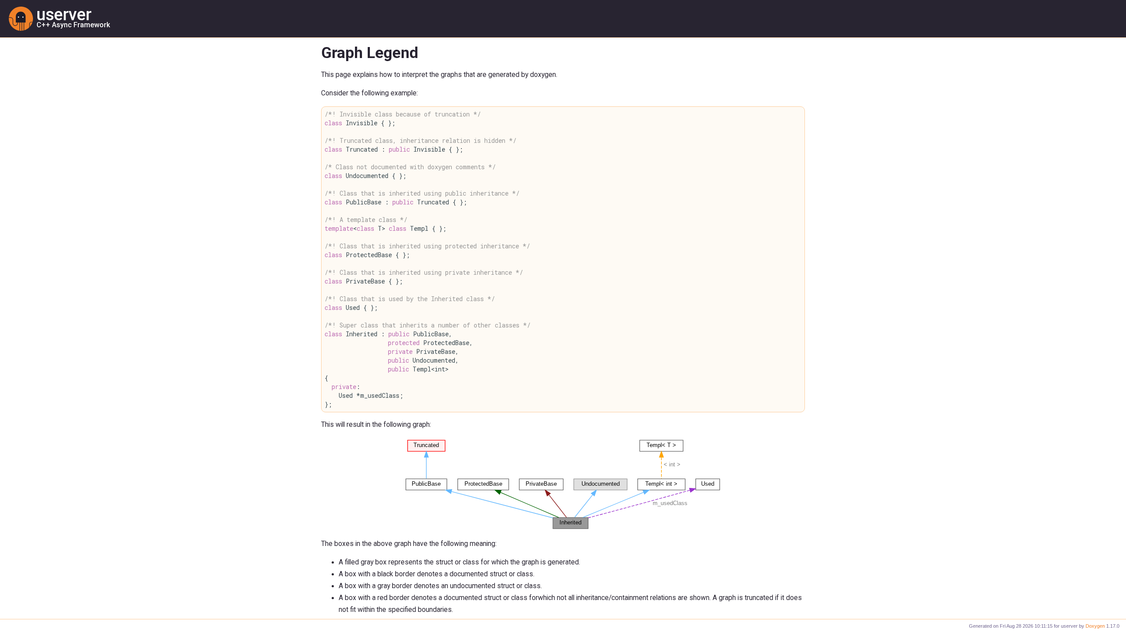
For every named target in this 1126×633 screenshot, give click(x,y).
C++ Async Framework (73, 25)
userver (64, 14)
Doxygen (1095, 626)
